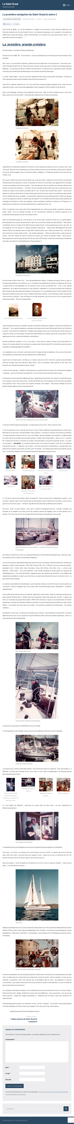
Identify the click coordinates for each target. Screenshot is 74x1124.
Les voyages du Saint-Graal (11, 19)
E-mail (7, 1073)
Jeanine (39, 19)
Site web (8, 1079)
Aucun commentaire (49, 19)
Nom (7, 1067)
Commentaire (10, 1039)
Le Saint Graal (10, 3)
